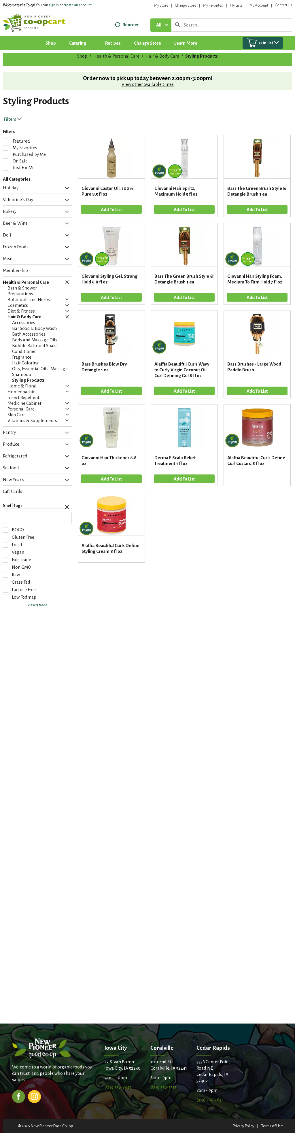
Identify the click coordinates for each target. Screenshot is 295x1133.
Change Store (185, 5)
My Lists (236, 5)
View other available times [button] (148, 84)
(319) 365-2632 (210, 1099)
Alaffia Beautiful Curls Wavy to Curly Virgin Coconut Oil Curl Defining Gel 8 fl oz (181, 370)
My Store (161, 5)
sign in (54, 5)
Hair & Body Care (162, 56)
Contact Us (283, 5)
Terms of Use (272, 1126)
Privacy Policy (243, 1126)
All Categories (17, 179)
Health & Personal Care (116, 56)
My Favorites (213, 5)
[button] (65, 188)
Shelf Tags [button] (12, 505)
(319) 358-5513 (163, 1087)
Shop (82, 56)
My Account (258, 5)
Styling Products (201, 56)
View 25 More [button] (37, 605)
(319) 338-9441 (117, 1087)
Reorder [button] (130, 24)
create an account (77, 5)
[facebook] (18, 1096)
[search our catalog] (177, 25)
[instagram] (34, 1096)
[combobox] (160, 25)
